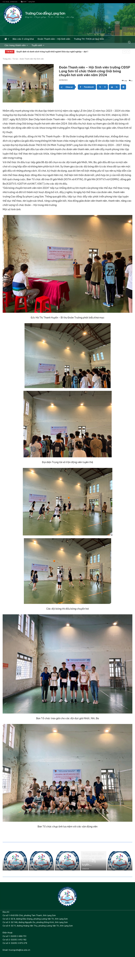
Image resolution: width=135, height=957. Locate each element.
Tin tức (15, 59)
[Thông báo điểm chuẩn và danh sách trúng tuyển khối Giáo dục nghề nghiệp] (93, 860)
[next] (128, 51)
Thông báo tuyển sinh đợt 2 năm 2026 (33, 51)
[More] (123, 87)
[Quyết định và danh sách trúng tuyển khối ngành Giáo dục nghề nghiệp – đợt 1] (67, 860)
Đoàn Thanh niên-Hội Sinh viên (32, 59)
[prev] (124, 51)
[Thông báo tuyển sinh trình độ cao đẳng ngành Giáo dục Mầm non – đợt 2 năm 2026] (15, 860)
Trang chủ (7, 59)
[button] (129, 42)
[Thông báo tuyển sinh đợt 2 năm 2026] (119, 860)
